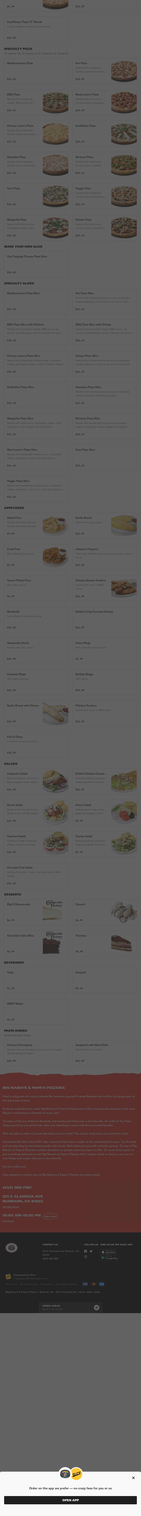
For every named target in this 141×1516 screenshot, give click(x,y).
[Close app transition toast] (133, 1477)
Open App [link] (70, 1500)
